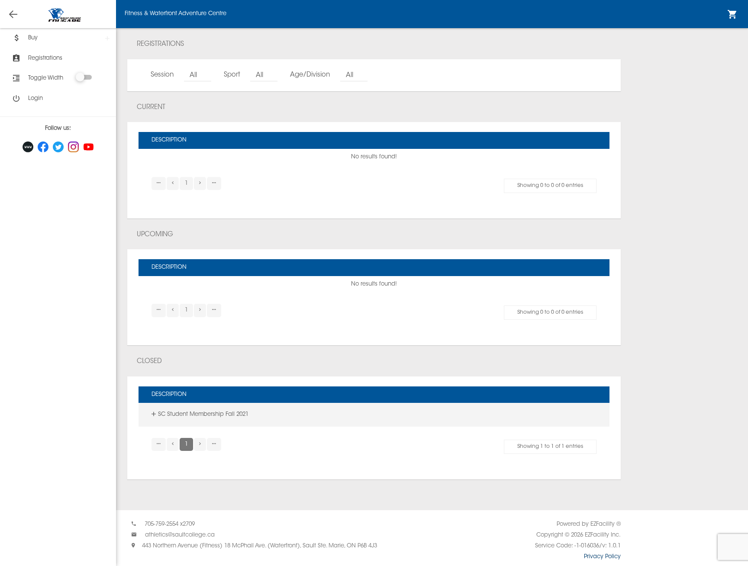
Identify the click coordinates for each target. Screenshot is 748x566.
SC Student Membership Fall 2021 (203, 414)
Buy (33, 38)
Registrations (45, 58)
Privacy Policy (602, 557)
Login (35, 98)
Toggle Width (45, 78)
